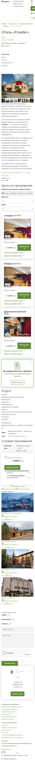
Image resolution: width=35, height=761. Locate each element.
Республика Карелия (8, 712)
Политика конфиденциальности (12, 735)
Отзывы (4, 65)
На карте (7, 46)
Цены (3, 57)
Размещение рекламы (8, 728)
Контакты (4, 732)
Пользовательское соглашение (11, 737)
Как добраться (7, 63)
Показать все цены (12, 467)
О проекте (4, 725)
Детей (3, 204)
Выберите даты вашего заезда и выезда (15, 189)
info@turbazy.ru (6, 749)
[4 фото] (17, 228)
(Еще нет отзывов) (7, 40)
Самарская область (7, 719)
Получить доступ (17, 382)
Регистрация (5, 730)
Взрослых (4, 197)
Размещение (6, 619)
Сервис (4, 615)
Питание (4, 624)
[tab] (17, 238)
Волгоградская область (9, 717)
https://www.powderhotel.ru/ (17, 436)
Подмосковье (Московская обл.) (11, 707)
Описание (5, 54)
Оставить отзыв (9, 663)
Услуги (4, 60)
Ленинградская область (9, 709)
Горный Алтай (6, 714)
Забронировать (24, 246)
